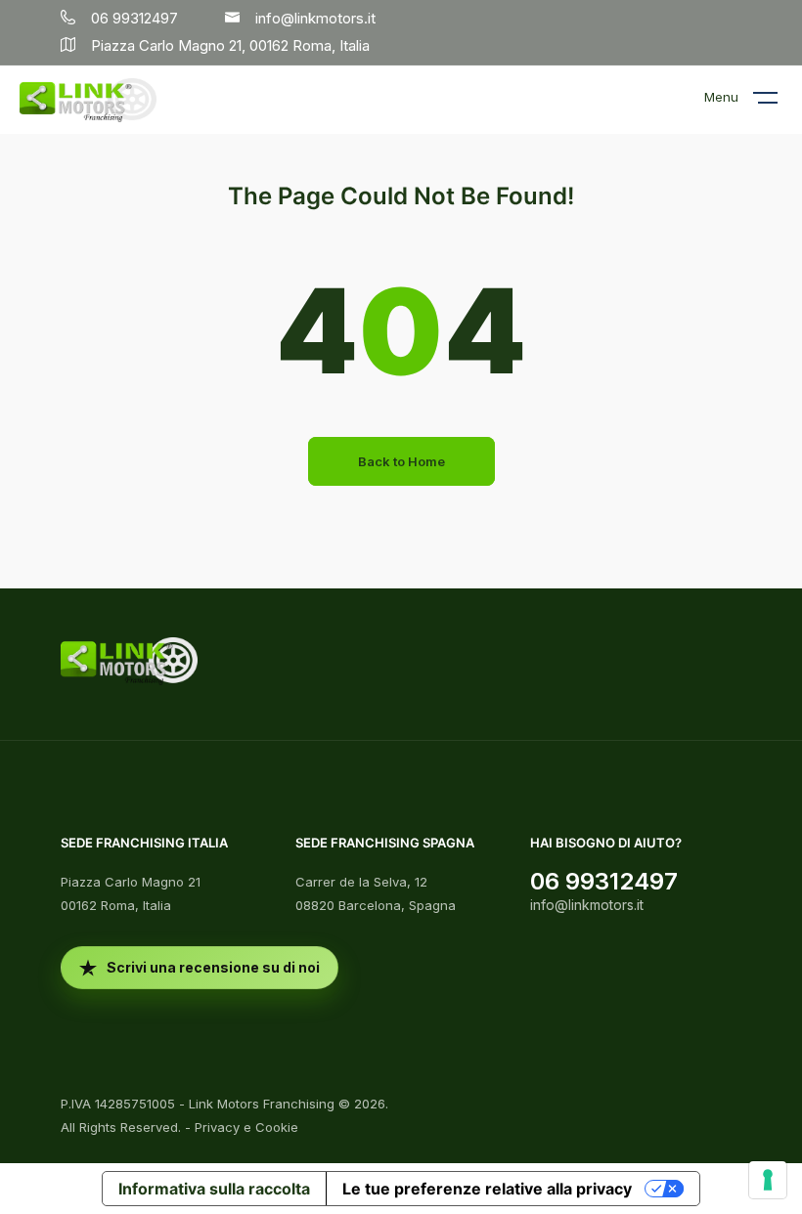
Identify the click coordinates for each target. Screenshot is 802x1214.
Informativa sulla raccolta (214, 1188)
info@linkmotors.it (587, 904)
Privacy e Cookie (246, 1127)
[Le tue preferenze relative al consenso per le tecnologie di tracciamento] (767, 1179)
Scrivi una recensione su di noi (213, 967)
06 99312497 (604, 881)
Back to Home (401, 461)
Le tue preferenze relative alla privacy (487, 1188)
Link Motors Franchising (261, 1103)
